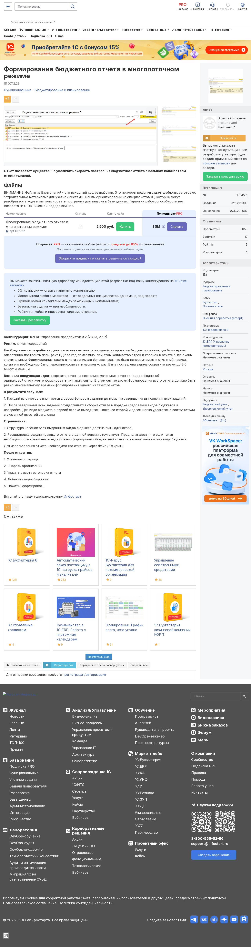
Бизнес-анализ (84, 716)
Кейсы (77, 804)
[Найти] (244, 696)
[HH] (214, 920)
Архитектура (83, 754)
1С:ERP (141, 766)
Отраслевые (82, 853)
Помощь (198, 779)
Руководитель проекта (154, 729)
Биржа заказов (213, 725)
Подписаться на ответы (24, 665)
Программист (146, 716)
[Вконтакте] (204, 920)
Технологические (86, 866)
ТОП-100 (16, 743)
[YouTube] (234, 920)
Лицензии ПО (83, 846)
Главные (16, 723)
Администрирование (27, 806)
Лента (14, 729)
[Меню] (8, 6)
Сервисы (79, 791)
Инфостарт (72, 496)
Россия (208, 369)
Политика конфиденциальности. (85, 903)
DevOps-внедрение (26, 849)
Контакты (199, 792)
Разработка (19, 793)
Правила (198, 773)
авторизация (95, 675)
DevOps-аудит (21, 843)
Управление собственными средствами (166, 565)
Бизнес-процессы (87, 723)
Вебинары (80, 817)
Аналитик (143, 723)
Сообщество (20, 819)
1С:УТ (139, 786)
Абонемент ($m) (214, 420)
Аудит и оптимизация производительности (27, 865)
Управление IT (84, 748)
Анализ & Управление (94, 710)
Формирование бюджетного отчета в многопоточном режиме (91, 72)
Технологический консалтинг (33, 856)
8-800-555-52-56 (207, 838)
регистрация (74, 675)
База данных (20, 799)
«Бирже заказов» (216, 163)
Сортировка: (101, 665)
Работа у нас (202, 786)
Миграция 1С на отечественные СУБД (28, 876)
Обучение (145, 710)
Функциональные (23, 773)
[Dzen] (224, 920)
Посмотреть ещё (98, 656)
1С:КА (140, 773)
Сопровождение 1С (91, 771)
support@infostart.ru (209, 844)
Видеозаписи (211, 717)
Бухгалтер (210, 302)
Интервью (18, 736)
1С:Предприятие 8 (215, 330)
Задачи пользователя (28, 786)
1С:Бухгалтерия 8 (22, 560)
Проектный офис (152, 843)
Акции (77, 778)
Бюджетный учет (215, 404)
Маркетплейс (148, 753)
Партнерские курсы (152, 743)
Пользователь (213, 306)
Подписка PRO (22, 766)
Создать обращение (214, 855)
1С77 (139, 826)
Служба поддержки (215, 805)
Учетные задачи (23, 779)
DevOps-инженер (150, 736)
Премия (16, 749)
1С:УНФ (141, 779)
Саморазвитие (84, 761)
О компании (203, 753)
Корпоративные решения (88, 830)
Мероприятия (211, 710)
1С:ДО (140, 806)
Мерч (203, 740)
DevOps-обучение (24, 836)
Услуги (77, 798)
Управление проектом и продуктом (92, 732)
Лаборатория (23, 830)
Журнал (17, 710)
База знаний (21, 760)
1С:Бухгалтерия (148, 760)
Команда (79, 741)
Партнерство (83, 811)
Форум (205, 732)
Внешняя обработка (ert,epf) (223, 318)
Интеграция (19, 813)
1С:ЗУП (141, 799)
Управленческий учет (218, 408)
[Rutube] (244, 920)
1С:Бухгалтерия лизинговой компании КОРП (172, 630)
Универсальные (148, 813)
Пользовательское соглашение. (30, 903)
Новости (16, 716)
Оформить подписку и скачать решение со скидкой (100, 258)
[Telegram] (194, 920)
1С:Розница (144, 793)
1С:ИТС (78, 785)
